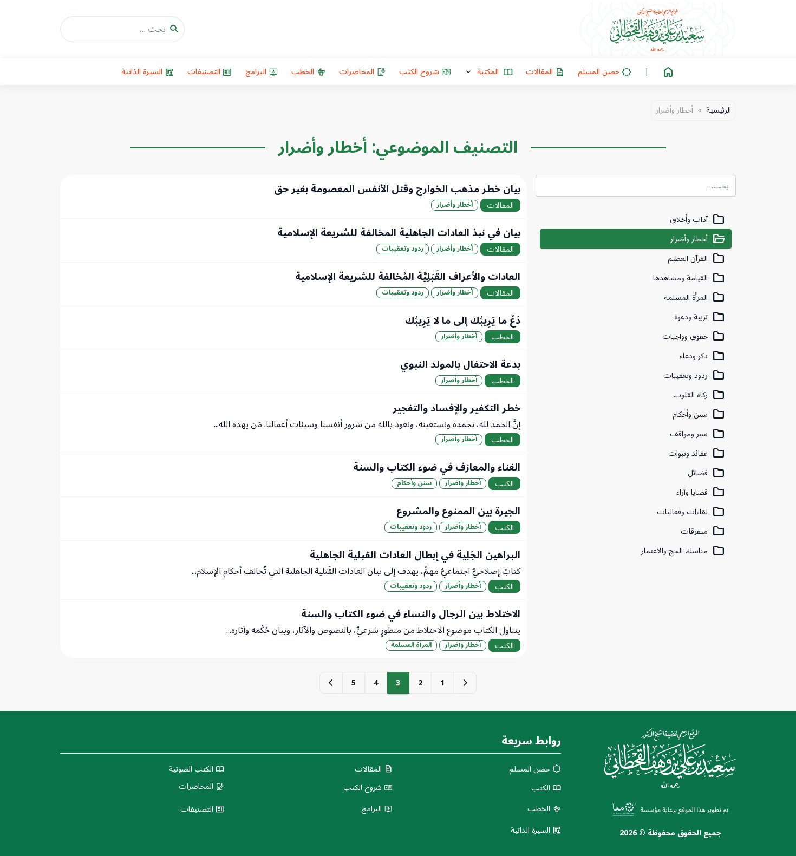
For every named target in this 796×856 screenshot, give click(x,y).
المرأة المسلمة (694, 297)
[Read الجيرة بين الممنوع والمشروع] (293, 518)
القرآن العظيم (696, 258)
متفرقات (703, 531)
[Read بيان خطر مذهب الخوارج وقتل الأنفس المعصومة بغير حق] (293, 196)
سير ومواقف (697, 434)
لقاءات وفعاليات (691, 512)
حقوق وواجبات (693, 336)
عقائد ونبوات (696, 453)
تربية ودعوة (699, 317)
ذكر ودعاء (702, 356)
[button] (488, 71)
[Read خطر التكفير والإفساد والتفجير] (293, 423)
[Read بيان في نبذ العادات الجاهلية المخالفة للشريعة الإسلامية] (293, 240)
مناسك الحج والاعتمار (683, 551)
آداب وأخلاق (697, 219)
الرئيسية (718, 110)
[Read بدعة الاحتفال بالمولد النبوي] (293, 372)
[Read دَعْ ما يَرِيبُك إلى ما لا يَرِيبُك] (293, 328)
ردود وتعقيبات (694, 375)
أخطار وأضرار (697, 239)
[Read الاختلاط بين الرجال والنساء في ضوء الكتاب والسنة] (293, 629)
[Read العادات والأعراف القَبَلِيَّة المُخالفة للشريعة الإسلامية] (293, 284)
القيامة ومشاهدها (689, 278)
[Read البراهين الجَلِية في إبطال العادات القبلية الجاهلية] (293, 570)
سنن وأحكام (699, 414)
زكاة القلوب (699, 395)
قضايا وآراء (700, 492)
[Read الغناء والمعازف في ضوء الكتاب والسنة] (293, 474)
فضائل (706, 473)
